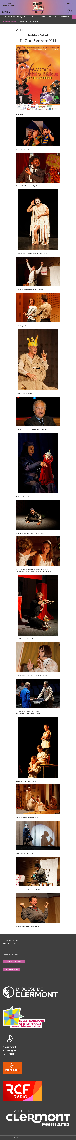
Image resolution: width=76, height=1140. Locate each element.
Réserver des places (12, 969)
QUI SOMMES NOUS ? (64, 16)
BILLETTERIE (6, 947)
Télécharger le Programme (14, 961)
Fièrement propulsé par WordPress (11, 1137)
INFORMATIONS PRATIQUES (10, 940)
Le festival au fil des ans (9, 21)
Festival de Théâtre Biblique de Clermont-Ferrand (21, 17)
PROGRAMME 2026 (52, 16)
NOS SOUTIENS (23, 21)
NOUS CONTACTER (34, 21)
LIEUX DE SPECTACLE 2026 (9, 943)
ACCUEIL (43, 16)
